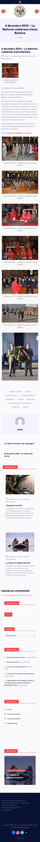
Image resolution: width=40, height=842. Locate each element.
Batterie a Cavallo (16, 391)
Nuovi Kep (31, 399)
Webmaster (13, 499)
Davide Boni (10, 399)
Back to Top (21, 838)
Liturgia (21, 399)
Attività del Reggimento (18, 56)
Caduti (28, 391)
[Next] (34, 750)
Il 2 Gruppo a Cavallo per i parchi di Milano (20, 674)
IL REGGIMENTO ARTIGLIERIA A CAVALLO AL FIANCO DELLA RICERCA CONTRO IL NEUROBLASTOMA (19, 683)
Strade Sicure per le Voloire (16, 657)
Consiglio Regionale (28, 395)
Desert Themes (24, 827)
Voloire (26, 407)
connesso (12, 595)
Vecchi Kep (16, 407)
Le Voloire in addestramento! (16, 667)
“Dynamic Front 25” (13, 662)
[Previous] (31, 750)
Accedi (9, 709)
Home (20, 37)
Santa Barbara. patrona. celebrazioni (20, 403)
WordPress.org (12, 723)
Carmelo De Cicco (12, 395)
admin (7, 56)
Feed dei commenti (14, 719)
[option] (20, 770)
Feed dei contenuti (13, 714)
